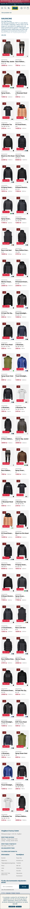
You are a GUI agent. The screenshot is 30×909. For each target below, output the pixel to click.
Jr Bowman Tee (6, 124)
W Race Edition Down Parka (6, 439)
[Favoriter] (25, 8)
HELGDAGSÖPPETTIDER (7, 848)
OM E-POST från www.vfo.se (5, 874)
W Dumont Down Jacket (21, 282)
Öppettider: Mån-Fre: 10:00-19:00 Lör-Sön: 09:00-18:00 (15, 4)
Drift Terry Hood (6, 344)
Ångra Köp (19, 858)
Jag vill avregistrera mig (7, 889)
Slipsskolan (19, 873)
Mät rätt (18, 865)
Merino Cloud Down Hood (6, 282)
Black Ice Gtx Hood (7, 156)
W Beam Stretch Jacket (21, 187)
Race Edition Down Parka (21, 250)
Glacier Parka (20, 156)
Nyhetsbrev (19, 875)
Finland (13, 893)
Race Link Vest (6, 250)
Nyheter (3, 858)
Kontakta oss (19, 860)
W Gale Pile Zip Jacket (6, 313)
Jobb (2, 868)
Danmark (8, 893)
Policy (2, 865)
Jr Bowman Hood (21, 93)
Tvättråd (18, 863)
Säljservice (4, 860)
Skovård (18, 870)
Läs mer (15, 903)
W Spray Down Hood (6, 187)
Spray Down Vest (7, 376)
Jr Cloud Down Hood (20, 219)
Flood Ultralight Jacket (20, 313)
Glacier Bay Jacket (7, 61)
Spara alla (18, 906)
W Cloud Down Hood (20, 124)
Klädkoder (19, 868)
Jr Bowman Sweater (19, 344)
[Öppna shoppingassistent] (8, 8)
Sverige (18, 893)
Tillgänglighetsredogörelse (7, 863)
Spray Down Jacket (5, 93)
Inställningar (12, 906)
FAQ (2, 870)
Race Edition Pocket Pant (19, 61)
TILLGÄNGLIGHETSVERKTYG (9, 851)
